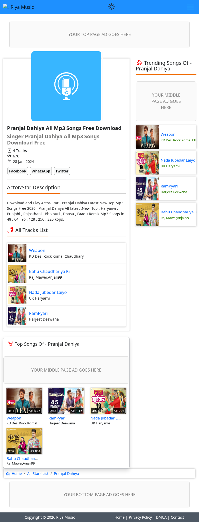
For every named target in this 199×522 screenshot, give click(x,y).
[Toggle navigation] (190, 7)
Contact (177, 517)
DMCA (161, 517)
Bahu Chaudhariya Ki (49, 271)
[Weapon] (24, 400)
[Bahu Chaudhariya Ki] (24, 440)
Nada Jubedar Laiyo (48, 292)
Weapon (37, 250)
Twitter (61, 171)
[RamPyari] (66, 400)
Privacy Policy (140, 517)
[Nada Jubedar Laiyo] (108, 400)
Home (120, 517)
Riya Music (21, 7)
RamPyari (38, 313)
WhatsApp (41, 171)
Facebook (17, 171)
